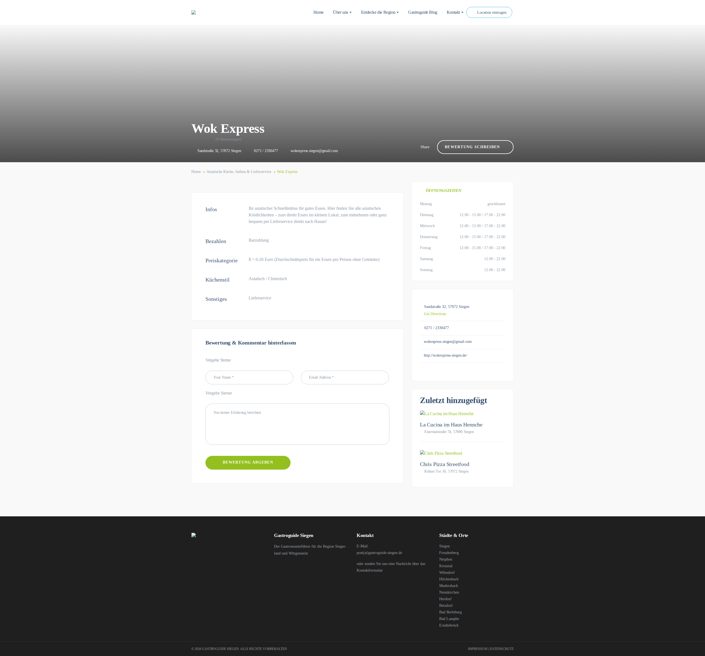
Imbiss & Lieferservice (253, 172)
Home (196, 172)
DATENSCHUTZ (502, 649)
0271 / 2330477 (266, 151)
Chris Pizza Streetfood (444, 464)
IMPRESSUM (477, 649)
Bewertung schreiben (472, 147)
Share (425, 147)
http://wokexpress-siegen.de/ (445, 355)
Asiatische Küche (220, 172)
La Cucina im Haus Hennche (451, 424)
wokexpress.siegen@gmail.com (314, 151)
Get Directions (435, 314)
